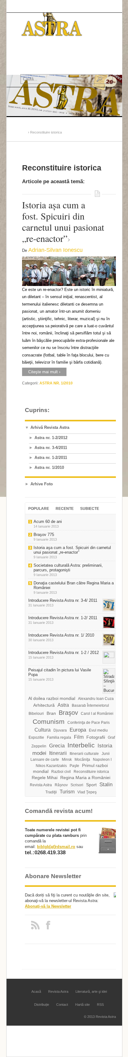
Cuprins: (37, 410)
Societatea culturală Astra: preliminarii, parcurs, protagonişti (68, 567)
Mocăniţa (82, 759)
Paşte (74, 766)
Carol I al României (97, 713)
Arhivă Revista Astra (49, 427)
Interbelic (81, 745)
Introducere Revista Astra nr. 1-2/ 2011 (62, 617)
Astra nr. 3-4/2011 (50, 447)
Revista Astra (48, 52)
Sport (91, 784)
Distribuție (41, 1004)
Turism (67, 791)
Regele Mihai (44, 777)
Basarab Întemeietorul (90, 705)
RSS (100, 1004)
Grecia (57, 746)
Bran (51, 713)
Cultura (42, 730)
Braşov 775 (44, 534)
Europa (78, 730)
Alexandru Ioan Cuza (96, 698)
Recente (65, 508)
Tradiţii (51, 792)
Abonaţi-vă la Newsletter (48, 906)
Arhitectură (44, 705)
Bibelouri (36, 713)
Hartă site (82, 1004)
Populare (38, 508)
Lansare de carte (44, 759)
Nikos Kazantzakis (51, 766)
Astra (63, 705)
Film (79, 737)
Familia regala (59, 737)
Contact (62, 1004)
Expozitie (36, 737)
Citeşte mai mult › (44, 372)
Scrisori (77, 785)
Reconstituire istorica (91, 771)
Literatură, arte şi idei (91, 991)
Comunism (49, 721)
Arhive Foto (41, 484)
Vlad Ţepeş (87, 792)
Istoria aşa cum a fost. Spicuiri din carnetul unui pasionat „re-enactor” (63, 221)
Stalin (105, 784)
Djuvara (60, 730)
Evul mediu (98, 730)
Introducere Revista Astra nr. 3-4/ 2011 (62, 600)
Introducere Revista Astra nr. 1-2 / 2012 (63, 652)
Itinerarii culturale (84, 753)
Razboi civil (61, 771)
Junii (106, 753)
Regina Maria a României (85, 777)
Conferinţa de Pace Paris (88, 722)
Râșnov (61, 785)
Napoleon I (102, 759)
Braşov (68, 712)
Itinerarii (58, 753)
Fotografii (95, 737)
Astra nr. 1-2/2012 (50, 437)
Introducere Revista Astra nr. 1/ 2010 (61, 635)
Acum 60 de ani (48, 521)
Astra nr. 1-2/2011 (50, 457)
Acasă (28, 52)
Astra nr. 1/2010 (56, 383)
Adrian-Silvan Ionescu (55, 250)
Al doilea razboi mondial (51, 698)
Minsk (67, 759)
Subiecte (89, 508)
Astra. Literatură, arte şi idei (49, 62)
